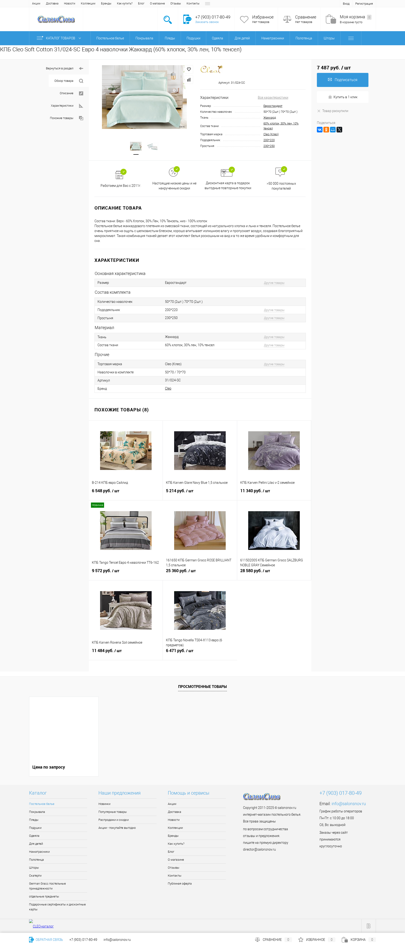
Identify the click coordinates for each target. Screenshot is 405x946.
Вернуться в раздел (59, 68)
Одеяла (34, 835)
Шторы (34, 867)
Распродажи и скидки (113, 820)
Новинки (104, 804)
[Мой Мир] (333, 129)
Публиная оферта (180, 883)
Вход (346, 3)
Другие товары (274, 283)
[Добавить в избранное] (189, 69)
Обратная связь (49, 940)
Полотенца (36, 859)
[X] (339, 129)
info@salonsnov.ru (349, 803)
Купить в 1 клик (345, 97)
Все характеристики (273, 97)
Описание (66, 93)
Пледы (33, 820)
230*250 (269, 146)
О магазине (157, 3)
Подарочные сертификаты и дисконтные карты (57, 907)
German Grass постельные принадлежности (47, 886)
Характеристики (62, 105)
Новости (69, 3)
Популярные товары (112, 812)
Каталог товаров (61, 38)
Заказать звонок (207, 22)
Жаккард (269, 117)
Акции (36, 3)
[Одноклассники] (326, 129)
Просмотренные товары (202, 686)
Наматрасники (39, 851)
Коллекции (88, 3)
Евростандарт (272, 106)
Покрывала (37, 812)
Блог (141, 3)
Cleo (168, 388)
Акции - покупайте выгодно (117, 828)
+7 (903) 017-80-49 (83, 940)
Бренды (106, 3)
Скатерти (35, 875)
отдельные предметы (44, 896)
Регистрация (364, 3)
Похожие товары (61, 118)
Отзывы (175, 3)
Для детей (36, 843)
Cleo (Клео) (271, 134)
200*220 (269, 140)
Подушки (35, 828)
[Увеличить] (144, 97)
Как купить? (124, 3)
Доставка (52, 3)
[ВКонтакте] (319, 129)
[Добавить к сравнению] (189, 79)
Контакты (193, 3)
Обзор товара (63, 81)
